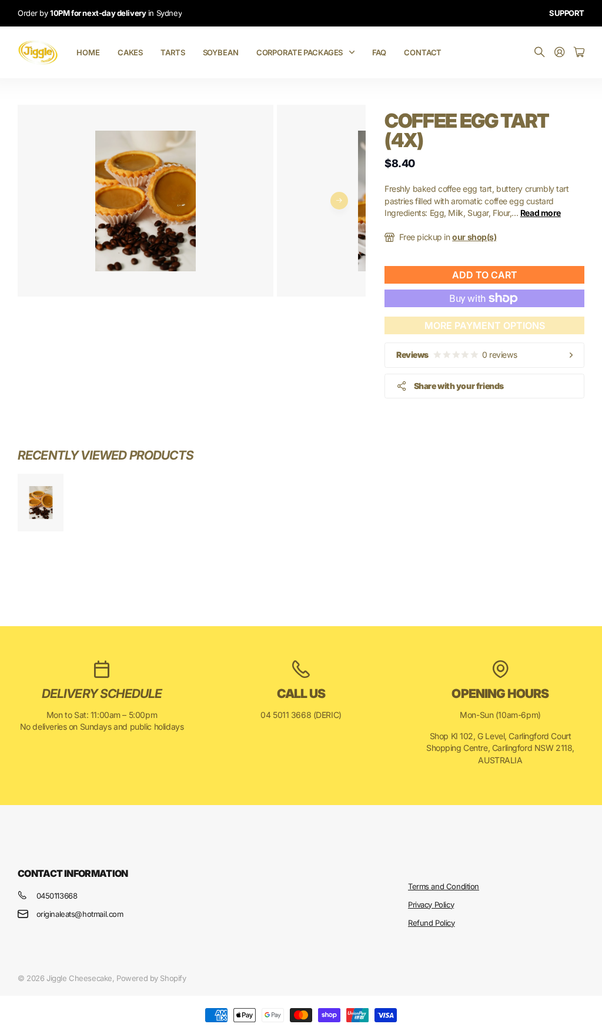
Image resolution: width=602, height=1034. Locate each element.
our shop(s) (474, 237)
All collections (354, 52)
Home (87, 52)
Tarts (172, 52)
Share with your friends (459, 386)
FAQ (379, 52)
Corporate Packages (299, 52)
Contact (423, 52)
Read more (540, 213)
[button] (339, 201)
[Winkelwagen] (579, 52)
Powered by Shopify (151, 978)
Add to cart (484, 275)
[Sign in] (559, 52)
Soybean (221, 52)
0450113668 (57, 895)
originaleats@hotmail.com (79, 914)
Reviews (456, 355)
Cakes (130, 52)
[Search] (539, 52)
